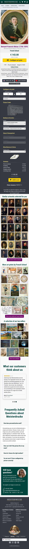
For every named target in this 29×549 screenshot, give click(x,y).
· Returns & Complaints (7, 520)
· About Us (4, 522)
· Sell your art (18, 513)
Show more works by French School (14, 316)
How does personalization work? (13, 423)
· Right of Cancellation (6, 519)
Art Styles (7, 5)
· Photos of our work (20, 517)
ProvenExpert (10, 395)
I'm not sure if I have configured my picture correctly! (13, 459)
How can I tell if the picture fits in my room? (14, 447)
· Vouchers (18, 519)
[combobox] (14, 99)
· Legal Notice (5, 513)
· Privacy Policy (5, 517)
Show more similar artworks (14, 259)
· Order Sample (19, 520)
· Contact (4, 511)
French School (21, 5)
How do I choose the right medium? (13, 453)
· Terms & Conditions (6, 515)
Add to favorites (21, 80)
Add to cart (15, 180)
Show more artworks (14, 358)
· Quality (17, 515)
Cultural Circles (14, 5)
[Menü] (1, 2)
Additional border (6, 96)
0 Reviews (17, 83)
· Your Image (18, 511)
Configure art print (15, 60)
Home (2, 5)
